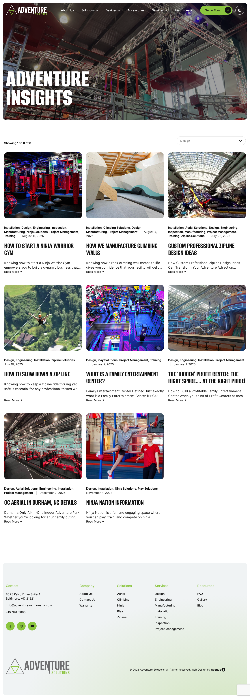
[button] (239, 10)
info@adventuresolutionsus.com (29, 605)
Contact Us (87, 599)
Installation (12, 227)
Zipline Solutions (193, 236)
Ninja (120, 605)
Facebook (10, 626)
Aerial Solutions (196, 227)
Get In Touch (214, 10)
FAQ (200, 594)
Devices (111, 10)
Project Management (63, 232)
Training (10, 236)
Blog (200, 605)
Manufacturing (14, 232)
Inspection (58, 227)
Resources (182, 10)
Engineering (41, 227)
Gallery (202, 599)
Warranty (85, 605)
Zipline (121, 617)
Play (120, 611)
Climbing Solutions (116, 227)
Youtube (32, 626)
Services (158, 10)
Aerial (121, 594)
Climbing (123, 599)
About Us (67, 10)
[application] (96, 10)
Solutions (88, 10)
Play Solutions (108, 360)
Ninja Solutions (37, 232)
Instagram (21, 626)
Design (26, 227)
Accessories (136, 10)
